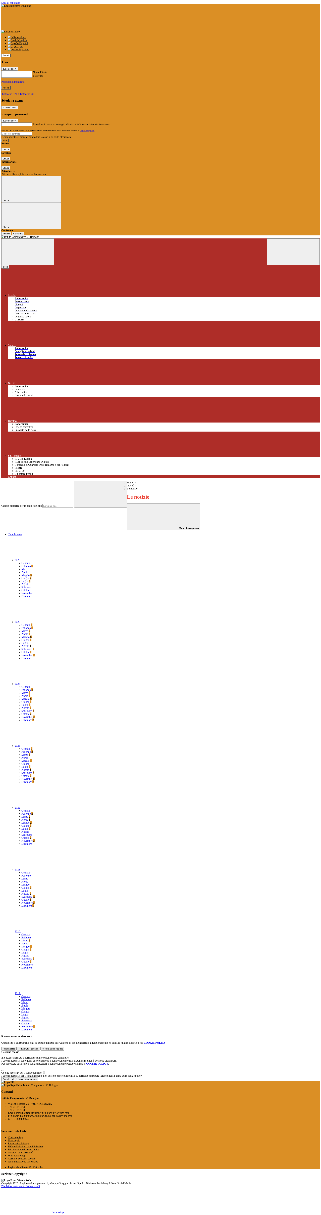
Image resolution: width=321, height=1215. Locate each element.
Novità (130, 485)
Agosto (25, 584)
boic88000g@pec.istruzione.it (43, 1115)
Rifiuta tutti (28, 1049)
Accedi (6, 55)
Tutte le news (15, 534)
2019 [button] (18, 993)
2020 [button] (18, 931)
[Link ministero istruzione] (16, 5)
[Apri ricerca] (293, 251)
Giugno (26, 578)
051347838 (19, 1109)
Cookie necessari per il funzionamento (21, 1072)
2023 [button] (18, 745)
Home (130, 482)
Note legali (14, 1140)
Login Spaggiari (87, 130)
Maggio (26, 575)
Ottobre (25, 590)
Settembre (26, 587)
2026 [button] (18, 560)
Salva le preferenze (27, 1079)
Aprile (24, 572)
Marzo (24, 569)
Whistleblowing (16, 1155)
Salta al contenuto (10, 2)
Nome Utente (40, 72)
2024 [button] (18, 683)
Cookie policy (15, 1137)
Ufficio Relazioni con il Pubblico (25, 1146)
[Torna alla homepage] (160, 236)
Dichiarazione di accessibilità (23, 1149)
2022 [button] (18, 807)
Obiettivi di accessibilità (20, 1152)
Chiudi (6, 149)
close (5, 267)
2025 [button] (18, 621)
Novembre (27, 593)
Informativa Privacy (18, 1143)
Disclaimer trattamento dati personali (20, 1186)
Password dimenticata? (13, 81)
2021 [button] (18, 869)
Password (38, 75)
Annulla (6, 233)
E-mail (36, 124)
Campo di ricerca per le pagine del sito (21, 505)
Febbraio (27, 566)
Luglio (25, 581)
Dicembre (26, 596)
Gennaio (25, 563)
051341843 (19, 1106)
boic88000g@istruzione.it (42, 1112)
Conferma (18, 233)
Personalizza (9, 1049)
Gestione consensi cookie (21, 1158)
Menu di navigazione (188, 528)
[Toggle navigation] (27, 251)
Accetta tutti (52, 1049)
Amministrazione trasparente (23, 1161)
